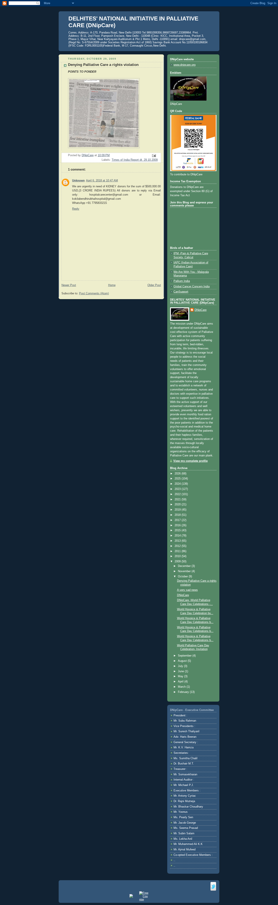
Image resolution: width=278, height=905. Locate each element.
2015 (178, 530)
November (185, 571)
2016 (178, 525)
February (184, 692)
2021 (178, 499)
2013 (178, 540)
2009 (178, 561)
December (185, 566)
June (181, 671)
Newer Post (68, 285)
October (183, 576)
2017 (178, 520)
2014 (178, 535)
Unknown (78, 180)
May (181, 676)
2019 (178, 509)
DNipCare (201, 310)
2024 (178, 483)
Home (112, 285)
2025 (178, 478)
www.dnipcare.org (184, 64)
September (185, 655)
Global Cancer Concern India (192, 286)
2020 (178, 504)
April (181, 681)
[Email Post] (154, 155)
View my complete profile (190, 461)
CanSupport (181, 291)
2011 (178, 551)
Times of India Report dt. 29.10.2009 (135, 159)
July (181, 666)
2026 (178, 473)
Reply (75, 208)
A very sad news (187, 590)
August (183, 660)
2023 (178, 489)
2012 (178, 546)
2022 (178, 494)
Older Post (154, 285)
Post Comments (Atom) (94, 293)
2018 (178, 514)
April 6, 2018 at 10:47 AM (102, 180)
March (182, 686)
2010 (178, 556)
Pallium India (182, 281)
